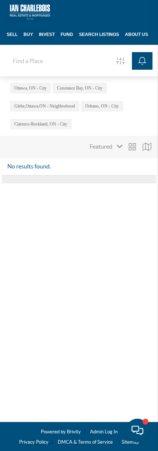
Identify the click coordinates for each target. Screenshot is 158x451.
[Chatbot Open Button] (137, 430)
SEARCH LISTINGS (99, 34)
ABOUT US (136, 34)
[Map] (147, 146)
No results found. (29, 166)
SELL (12, 34)
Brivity (74, 431)
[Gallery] (132, 146)
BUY (28, 34)
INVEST (47, 34)
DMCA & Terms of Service (85, 442)
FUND (67, 34)
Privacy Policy (34, 442)
